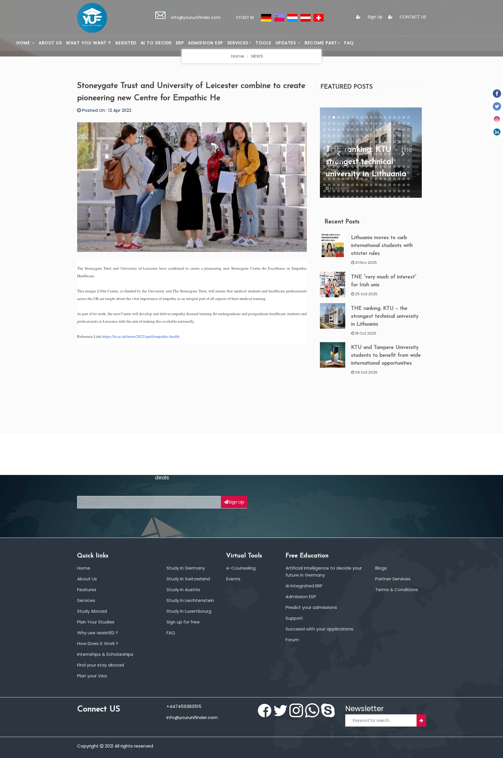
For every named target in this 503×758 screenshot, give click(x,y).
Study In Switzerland (188, 579)
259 (376, 197)
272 (348, 203)
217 (357, 184)
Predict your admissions (311, 607)
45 (352, 129)
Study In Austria (183, 589)
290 (343, 209)
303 (404, 209)
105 (366, 148)
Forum (292, 640)
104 (362, 148)
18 (404, 117)
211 (329, 184)
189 (404, 172)
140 (352, 160)
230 (329, 191)
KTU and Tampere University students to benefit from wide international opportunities (386, 355)
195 (343, 178)
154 (329, 166)
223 (385, 184)
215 (348, 184)
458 (329, 265)
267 (324, 203)
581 (371, 302)
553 (329, 295)
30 (371, 123)
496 (329, 277)
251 (338, 197)
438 (324, 258)
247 (408, 191)
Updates (287, 43)
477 (329, 271)
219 (366, 184)
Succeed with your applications (319, 629)
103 (357, 148)
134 (324, 160)
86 (366, 142)
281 (390, 203)
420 (329, 252)
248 (324, 197)
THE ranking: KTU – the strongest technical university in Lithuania (385, 316)
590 (324, 308)
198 (357, 178)
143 (366, 160)
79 (334, 142)
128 (385, 154)
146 (380, 160)
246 (404, 191)
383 (334, 240)
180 (362, 172)
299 (385, 209)
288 (334, 209)
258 (371, 197)
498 (338, 277)
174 (334, 172)
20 (324, 123)
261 (385, 197)
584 (385, 302)
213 (338, 184)
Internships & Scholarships (105, 654)
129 (390, 154)
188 (399, 172)
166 (385, 166)
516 (334, 283)
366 (343, 234)
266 (408, 197)
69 (376, 135)
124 (366, 154)
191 (324, 178)
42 (338, 129)
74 (399, 135)
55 (399, 129)
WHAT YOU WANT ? (88, 43)
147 (385, 160)
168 (394, 166)
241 (380, 191)
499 (343, 277)
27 (357, 123)
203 (380, 178)
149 (394, 160)
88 (376, 142)
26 (352, 123)
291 (348, 209)
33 (385, 123)
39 (324, 129)
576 (348, 302)
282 (394, 203)
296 (371, 209)
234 (348, 191)
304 (408, 209)
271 (343, 203)
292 (352, 209)
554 (334, 295)
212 (334, 184)
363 (329, 234)
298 (380, 209)
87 (371, 142)
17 (399, 117)
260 (380, 197)
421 (334, 252)
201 (371, 178)
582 (376, 302)
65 (357, 135)
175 (338, 172)
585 (390, 302)
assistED (126, 43)
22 (334, 123)
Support (294, 618)
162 (366, 166)
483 (357, 271)
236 (357, 191)
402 (334, 246)
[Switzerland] (319, 17)
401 (329, 246)
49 (371, 129)
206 (394, 178)
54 (394, 129)
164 (376, 166)
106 (371, 148)
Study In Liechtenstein (190, 600)
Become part (321, 43)
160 (357, 166)
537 (343, 289)
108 (380, 148)
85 (362, 142)
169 (399, 166)
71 (385, 135)
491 (394, 271)
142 (362, 160)
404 (343, 246)
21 (329, 123)
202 (376, 178)
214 (343, 184)
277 (371, 203)
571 (324, 302)
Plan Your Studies (95, 622)
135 (329, 160)
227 (404, 184)
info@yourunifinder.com (196, 17)
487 (376, 271)
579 (362, 302)
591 (329, 308)
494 (408, 271)
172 (324, 172)
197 (352, 178)
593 (338, 308)
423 (343, 252)
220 (371, 184)
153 (324, 166)
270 (338, 203)
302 (399, 209)
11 (371, 117)
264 (399, 197)
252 (343, 197)
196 (348, 178)
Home (24, 43)
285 (408, 203)
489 (385, 271)
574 (338, 302)
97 (329, 148)
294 (362, 209)
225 (394, 184)
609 (341, 314)
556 (343, 295)
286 (324, 209)
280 (385, 203)
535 (334, 289)
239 (371, 191)
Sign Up (374, 17)
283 (399, 203)
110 (390, 148)
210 (324, 184)
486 (371, 271)
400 (324, 246)
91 (390, 142)
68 (371, 135)
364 (334, 234)
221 (376, 184)
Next (402, 152)
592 (334, 308)
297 (376, 209)
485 (366, 271)
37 (404, 123)
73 (394, 135)
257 (366, 197)
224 (390, 184)
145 (376, 160)
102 (352, 148)
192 (329, 178)
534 (329, 289)
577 (352, 302)
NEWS (257, 56)
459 (334, 265)
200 (366, 178)
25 (348, 123)
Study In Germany (186, 568)
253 (348, 197)
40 (329, 129)
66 (362, 135)
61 (338, 135)
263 (394, 197)
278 (376, 203)
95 (408, 142)
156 (338, 166)
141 (357, 160)
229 (324, 191)
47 (362, 129)
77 (324, 142)
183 (376, 172)
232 (338, 191)
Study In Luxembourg (189, 611)
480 (343, 271)
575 (343, 302)
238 (366, 191)
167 (390, 166)
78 (329, 142)
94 (404, 142)
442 (343, 258)
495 (324, 277)
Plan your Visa (92, 676)
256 (362, 197)
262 (390, 197)
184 (380, 172)
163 (371, 166)
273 (352, 203)
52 (385, 129)
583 (380, 302)
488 (380, 271)
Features (86, 589)
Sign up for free (183, 622)
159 (352, 166)
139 (348, 160)
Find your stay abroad (100, 665)
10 (366, 117)
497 (334, 277)
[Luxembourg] (292, 17)
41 (334, 129)
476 (324, 271)
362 (324, 234)
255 (357, 197)
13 (380, 117)
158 (348, 166)
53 (390, 129)
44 (348, 129)
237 (362, 191)
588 (404, 302)
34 (390, 123)
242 (385, 191)
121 (352, 154)
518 (343, 283)
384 (338, 240)
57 (408, 129)
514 (324, 283)
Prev (339, 152)
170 (404, 166)
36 (399, 123)
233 (343, 191)
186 (390, 172)
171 (408, 166)
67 (366, 135)
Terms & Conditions (396, 589)
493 (404, 271)
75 (404, 135)
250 (334, 197)
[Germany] (266, 17)
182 (371, 172)
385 (343, 240)
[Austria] (305, 17)
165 (380, 166)
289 (338, 209)
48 (366, 129)
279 (380, 203)
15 (390, 117)
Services (238, 43)
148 (390, 160)
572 (329, 302)
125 (371, 154)
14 (385, 117)
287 (329, 209)
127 (380, 154)
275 (362, 203)
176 (343, 172)
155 (334, 166)
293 (357, 209)
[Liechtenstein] (279, 17)
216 (352, 184)
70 (380, 135)
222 (380, 184)
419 (324, 252)
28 (362, 123)
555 (338, 295)
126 (376, 154)
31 (376, 123)
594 (343, 308)
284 (404, 203)
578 (357, 302)
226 (399, 184)
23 (338, 123)
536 (338, 289)
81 (343, 142)
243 (390, 191)
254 (352, 197)
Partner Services (392, 579)
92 (394, 142)
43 (343, 129)
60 (334, 135)
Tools (264, 43)
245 (399, 191)
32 (380, 123)
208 (404, 178)
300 (390, 209)
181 (366, 172)
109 (385, 148)
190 (408, 172)
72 (390, 135)
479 (338, 271)
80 (338, 142)
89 (380, 142)
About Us (50, 43)
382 (329, 240)
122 (357, 154)
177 (348, 172)
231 (334, 191)
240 (376, 191)
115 (324, 154)
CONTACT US (412, 17)
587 (399, 302)
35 (394, 123)
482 (352, 271)
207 (399, 178)
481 (348, 271)
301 (394, 209)
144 (371, 160)
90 (385, 142)
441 (338, 258)
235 (352, 191)
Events (233, 579)
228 (408, 184)
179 (357, 172)
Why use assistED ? (97, 633)
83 (352, 142)
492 (399, 271)
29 (366, 123)
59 (329, 135)
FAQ (349, 43)
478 (334, 271)
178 (352, 172)
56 (404, 129)
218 (362, 184)
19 (408, 117)
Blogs (381, 568)
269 (334, 203)
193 (334, 178)
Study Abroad (92, 611)
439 (329, 258)
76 (408, 135)
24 (343, 123)
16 (394, 117)
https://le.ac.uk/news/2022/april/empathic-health (141, 336)
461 (343, 265)
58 (324, 135)
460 (338, 265)
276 (366, 203)
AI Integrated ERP (304, 586)
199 (362, 178)
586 (394, 302)
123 (362, 154)
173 (329, 172)
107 (376, 148)
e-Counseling (241, 568)
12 (376, 117)
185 (385, 172)
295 (366, 209)
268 (329, 203)
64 (352, 135)
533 (324, 289)
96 (324, 148)
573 (334, 302)
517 (338, 283)
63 (348, 135)
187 (394, 172)
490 (390, 271)
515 (329, 283)
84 (357, 142)
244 (394, 191)
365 (338, 234)
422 (338, 252)
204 (385, 178)
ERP (180, 43)
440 (334, 258)
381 (324, 240)
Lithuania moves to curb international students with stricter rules (382, 245)
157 (343, 166)
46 (357, 129)
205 (390, 178)
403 (338, 246)
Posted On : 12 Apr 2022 (106, 110)
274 (357, 203)
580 (366, 302)
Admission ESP (205, 43)
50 (376, 129)
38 (408, 123)
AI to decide (156, 43)
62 (343, 135)
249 (329, 197)
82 (348, 142)
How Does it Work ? (97, 643)
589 (408, 302)
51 (380, 129)
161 (362, 166)
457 (324, 265)
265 (404, 197)
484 (362, 271)
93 (399, 142)
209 (408, 178)
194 (338, 178)
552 (324, 295)
